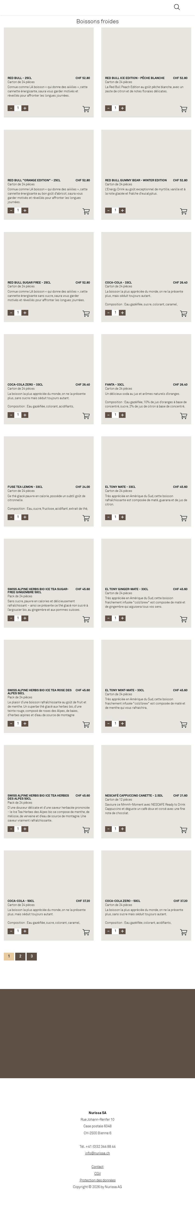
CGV (97, 1174)
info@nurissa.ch (97, 1153)
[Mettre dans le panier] (86, 109)
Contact (97, 1167)
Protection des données (98, 1180)
